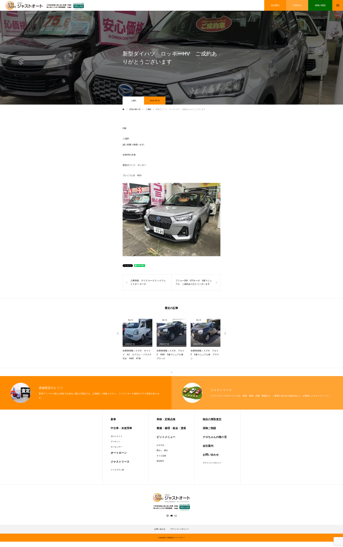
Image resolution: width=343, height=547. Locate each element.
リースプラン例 (117, 470)
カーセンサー (116, 447)
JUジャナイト (116, 436)
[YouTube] (171, 515)
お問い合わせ (159, 529)
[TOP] (171, 372)
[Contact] (175, 515)
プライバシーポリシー (212, 463)
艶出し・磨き (162, 450)
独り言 (130, 320)
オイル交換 (161, 456)
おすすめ (160, 445)
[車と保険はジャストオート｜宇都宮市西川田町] (45, 5)
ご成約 (133, 100)
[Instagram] (167, 515)
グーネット (115, 441)
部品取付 (160, 461)
